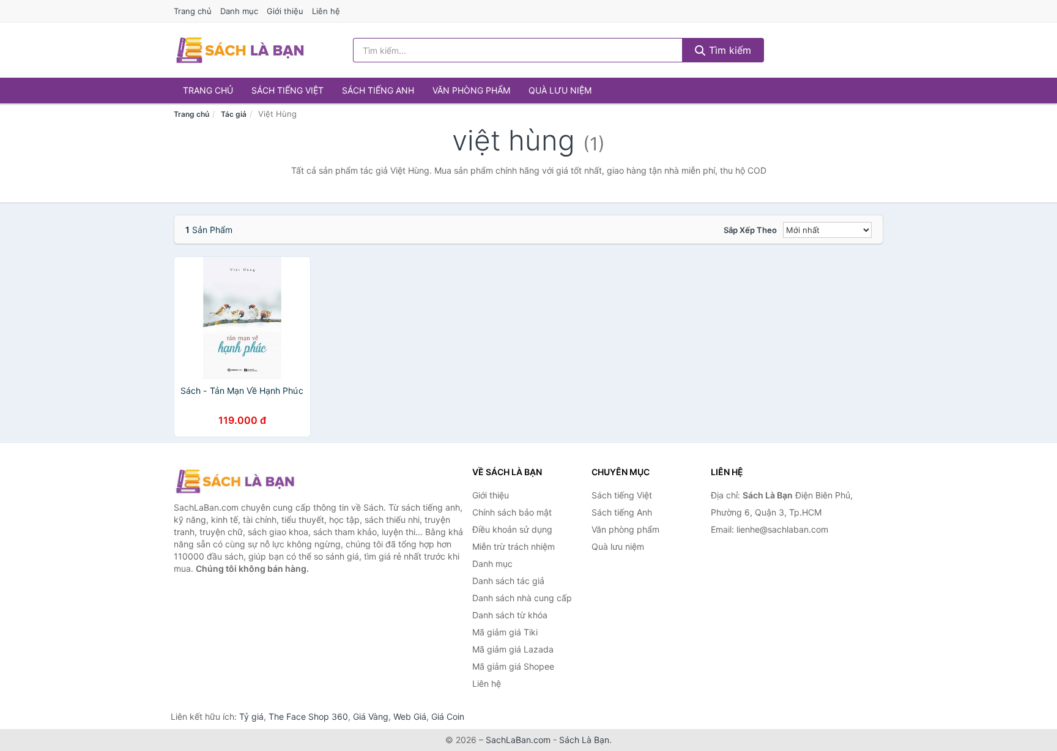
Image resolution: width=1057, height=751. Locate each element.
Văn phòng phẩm (471, 90)
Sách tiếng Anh (378, 90)
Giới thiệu (285, 11)
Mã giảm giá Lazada (513, 649)
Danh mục (239, 11)
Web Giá (409, 716)
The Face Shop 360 (308, 716)
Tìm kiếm (728, 50)
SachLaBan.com (518, 739)
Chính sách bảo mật (512, 512)
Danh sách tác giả (508, 580)
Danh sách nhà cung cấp (522, 598)
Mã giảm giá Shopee (513, 666)
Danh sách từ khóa (509, 615)
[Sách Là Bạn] (235, 481)
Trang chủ (193, 11)
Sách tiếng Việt (287, 90)
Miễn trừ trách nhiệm (513, 546)
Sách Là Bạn (584, 739)
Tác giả (234, 114)
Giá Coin (447, 716)
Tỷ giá (251, 716)
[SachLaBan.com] (240, 50)
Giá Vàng (370, 716)
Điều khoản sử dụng (512, 529)
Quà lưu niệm (560, 90)
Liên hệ (326, 11)
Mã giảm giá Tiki (505, 632)
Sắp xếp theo (750, 230)
